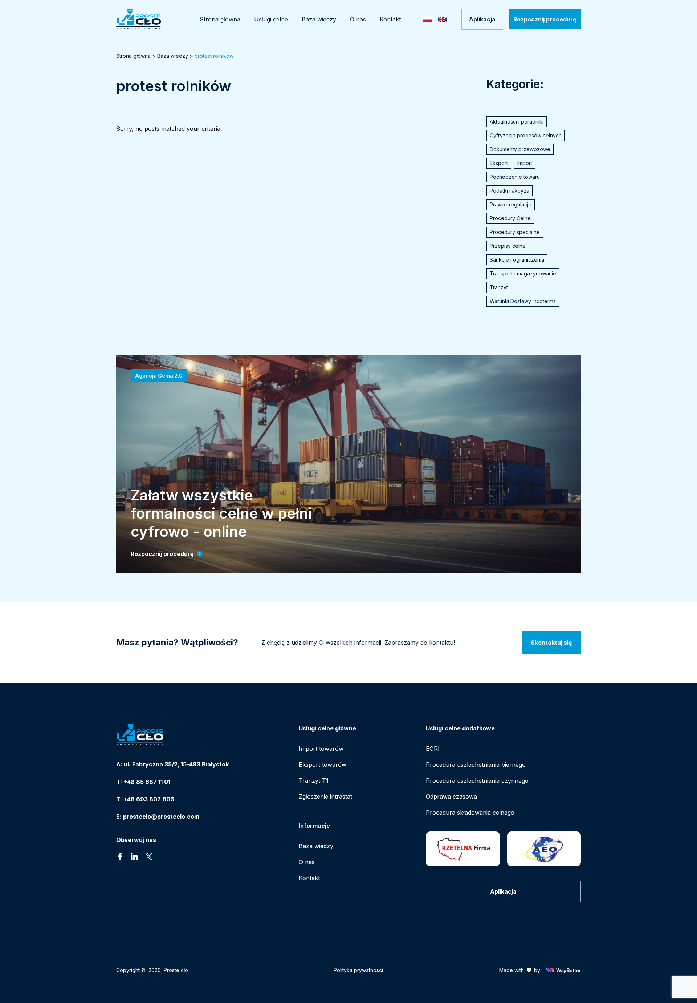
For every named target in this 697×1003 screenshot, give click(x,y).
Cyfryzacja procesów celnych (526, 135)
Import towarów (321, 748)
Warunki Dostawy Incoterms (523, 301)
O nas (307, 862)
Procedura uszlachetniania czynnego (477, 780)
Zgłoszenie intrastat (325, 796)
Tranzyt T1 (314, 780)
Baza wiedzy (172, 56)
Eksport (499, 163)
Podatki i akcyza (509, 191)
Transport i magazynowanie (523, 273)
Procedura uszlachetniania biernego (476, 764)
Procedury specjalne (515, 232)
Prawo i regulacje (510, 204)
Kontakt (309, 878)
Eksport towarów (322, 764)
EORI (433, 748)
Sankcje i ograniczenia (517, 260)
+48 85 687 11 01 (146, 781)
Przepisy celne (508, 246)
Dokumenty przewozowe (520, 149)
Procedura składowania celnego (470, 812)
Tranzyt (499, 287)
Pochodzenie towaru (515, 177)
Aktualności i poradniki (516, 121)
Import (524, 163)
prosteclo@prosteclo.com (161, 816)
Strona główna (133, 56)
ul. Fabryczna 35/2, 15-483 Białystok (176, 764)
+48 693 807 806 (148, 799)
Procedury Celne (510, 218)
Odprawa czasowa (451, 796)
